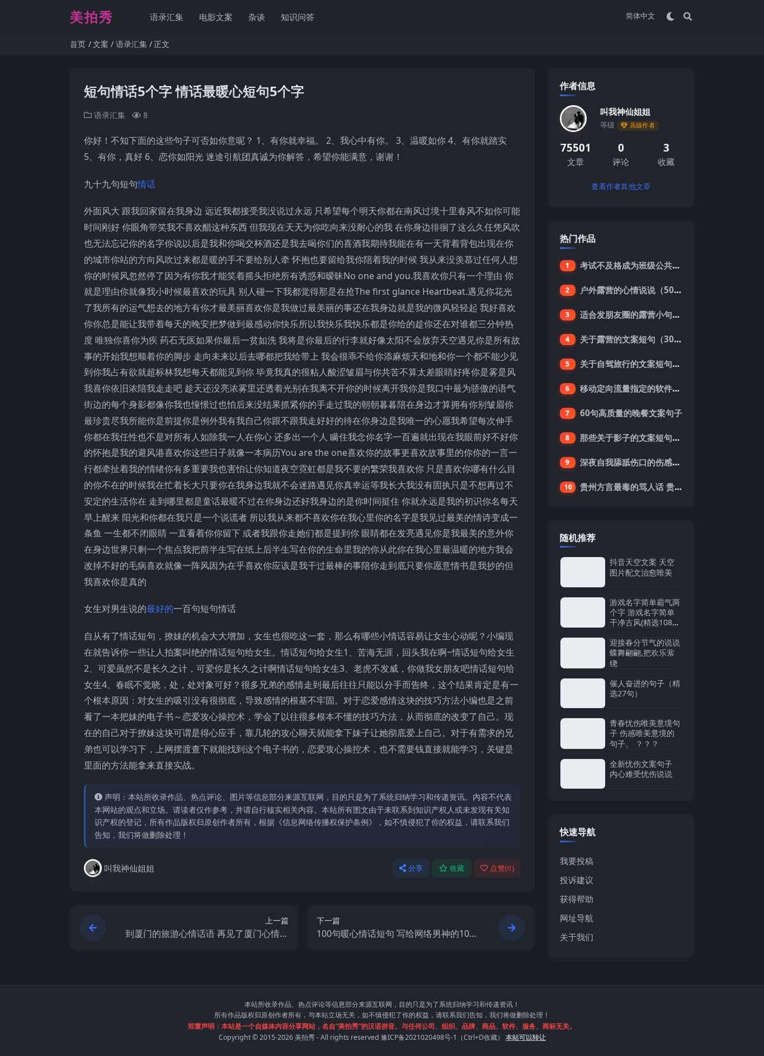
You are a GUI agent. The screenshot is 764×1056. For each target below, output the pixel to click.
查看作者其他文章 (620, 186)
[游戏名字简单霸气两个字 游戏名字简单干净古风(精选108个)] (582, 612)
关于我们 (576, 936)
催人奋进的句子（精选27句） (645, 688)
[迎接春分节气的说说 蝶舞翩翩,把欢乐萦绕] (582, 653)
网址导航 (576, 917)
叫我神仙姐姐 (129, 868)
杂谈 (256, 16)
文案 (101, 44)
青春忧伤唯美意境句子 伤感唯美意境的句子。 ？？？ (645, 733)
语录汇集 (166, 16)
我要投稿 (576, 860)
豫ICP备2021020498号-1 (419, 1037)
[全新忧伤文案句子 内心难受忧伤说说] (582, 774)
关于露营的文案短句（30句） (635, 339)
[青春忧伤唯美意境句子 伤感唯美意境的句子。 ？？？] (582, 733)
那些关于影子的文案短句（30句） (644, 437)
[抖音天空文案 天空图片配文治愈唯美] (582, 572)
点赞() (502, 868)
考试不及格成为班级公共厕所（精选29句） (660, 265)
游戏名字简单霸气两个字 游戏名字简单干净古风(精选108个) (645, 617)
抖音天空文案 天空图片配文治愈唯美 (642, 567)
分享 (415, 868)
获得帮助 (576, 898)
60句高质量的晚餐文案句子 (631, 412)
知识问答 (297, 16)
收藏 (457, 868)
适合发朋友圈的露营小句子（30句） (648, 314)
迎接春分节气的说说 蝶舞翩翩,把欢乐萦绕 (645, 652)
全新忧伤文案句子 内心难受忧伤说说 (641, 768)
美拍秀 (305, 1037)
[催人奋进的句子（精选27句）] (582, 693)
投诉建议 (576, 879)
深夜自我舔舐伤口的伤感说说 (634, 462)
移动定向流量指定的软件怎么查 (638, 388)
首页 (78, 44)
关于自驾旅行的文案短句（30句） (644, 363)
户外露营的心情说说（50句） (635, 289)
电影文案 (216, 16)
